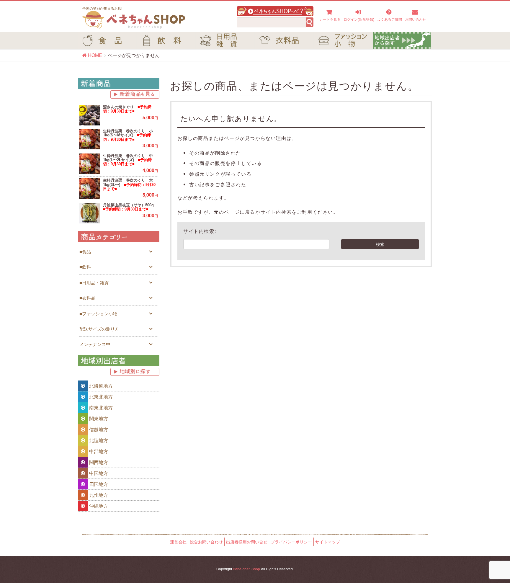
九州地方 (98, 494)
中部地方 (98, 451)
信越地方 (98, 429)
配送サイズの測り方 (99, 329)
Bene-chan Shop (246, 568)
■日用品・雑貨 (94, 282)
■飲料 (85, 267)
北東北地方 (100, 396)
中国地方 (98, 473)
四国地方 (98, 484)
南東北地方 (100, 407)
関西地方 (98, 462)
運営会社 (178, 542)
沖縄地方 (98, 505)
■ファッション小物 (98, 313)
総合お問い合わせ (206, 542)
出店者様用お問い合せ (246, 542)
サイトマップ (327, 542)
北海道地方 (100, 385)
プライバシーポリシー (291, 542)
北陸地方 (98, 440)
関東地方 (98, 418)
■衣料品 (87, 298)
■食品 (85, 251)
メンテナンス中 (94, 344)
